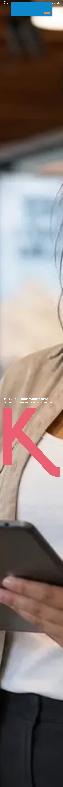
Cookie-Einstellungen (34, 13)
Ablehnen (40, 13)
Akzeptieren (47, 13)
